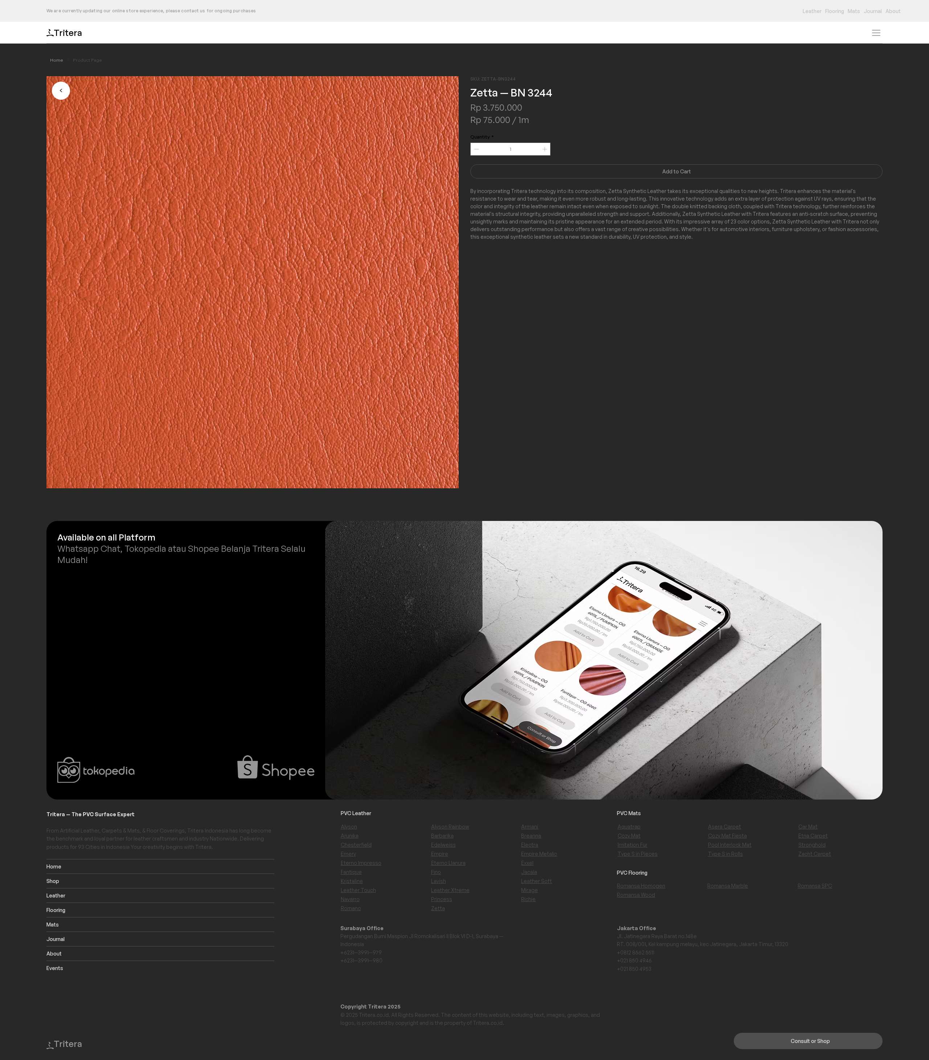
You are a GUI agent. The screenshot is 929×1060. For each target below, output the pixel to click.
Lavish (438, 881)
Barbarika (442, 836)
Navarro (350, 899)
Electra (529, 845)
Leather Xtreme (450, 890)
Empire (439, 854)
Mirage (529, 890)
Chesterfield (356, 845)
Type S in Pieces (638, 854)
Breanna (531, 836)
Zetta (438, 908)
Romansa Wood (636, 895)
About (54, 953)
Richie (528, 899)
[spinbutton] (510, 149)
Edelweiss (443, 845)
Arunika (350, 836)
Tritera (68, 32)
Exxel (527, 863)
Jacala (529, 872)
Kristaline (352, 881)
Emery (348, 854)
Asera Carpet (724, 826)
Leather (55, 895)
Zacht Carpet (814, 854)
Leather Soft (536, 881)
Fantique (351, 872)
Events (54, 968)
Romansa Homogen (641, 886)
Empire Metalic (539, 854)
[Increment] (545, 149)
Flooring (55, 910)
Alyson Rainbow (450, 826)
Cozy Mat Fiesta (727, 836)
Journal (55, 939)
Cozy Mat (629, 836)
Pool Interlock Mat (730, 845)
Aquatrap (629, 826)
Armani (529, 826)
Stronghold (812, 845)
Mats (52, 924)
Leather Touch (358, 890)
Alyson (349, 826)
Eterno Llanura (448, 863)
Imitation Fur (632, 845)
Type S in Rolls (725, 854)
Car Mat (808, 826)
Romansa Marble (727, 886)
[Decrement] (475, 149)
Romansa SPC (815, 886)
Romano (351, 908)
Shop (52, 881)
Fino (436, 872)
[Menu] (876, 32)
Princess (441, 899)
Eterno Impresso (361, 863)
